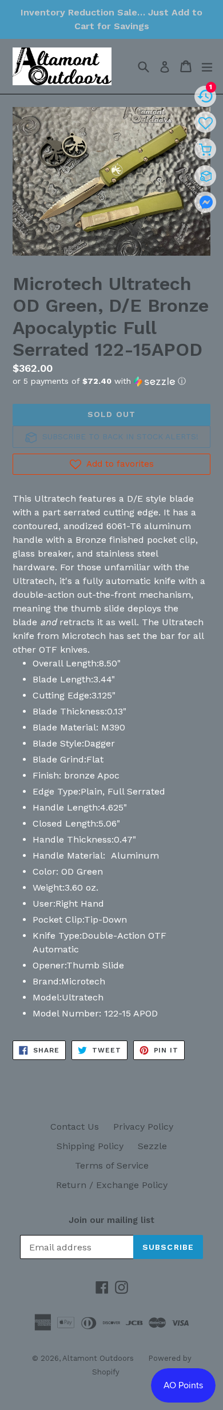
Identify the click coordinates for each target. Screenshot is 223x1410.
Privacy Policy (143, 1126)
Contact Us (74, 1126)
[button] (111, 381)
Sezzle (152, 1146)
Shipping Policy (90, 1146)
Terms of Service (112, 1165)
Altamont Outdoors (98, 1358)
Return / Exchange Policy (112, 1184)
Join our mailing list (111, 1220)
